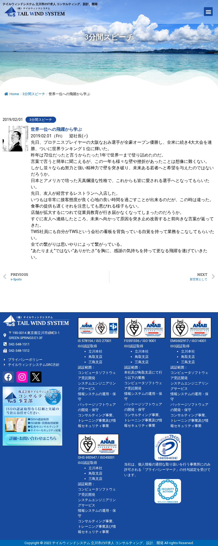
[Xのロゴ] (35, 377)
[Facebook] (8, 377)
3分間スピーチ (34, 94)
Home (14, 94)
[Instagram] (22, 377)
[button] (208, 11)
